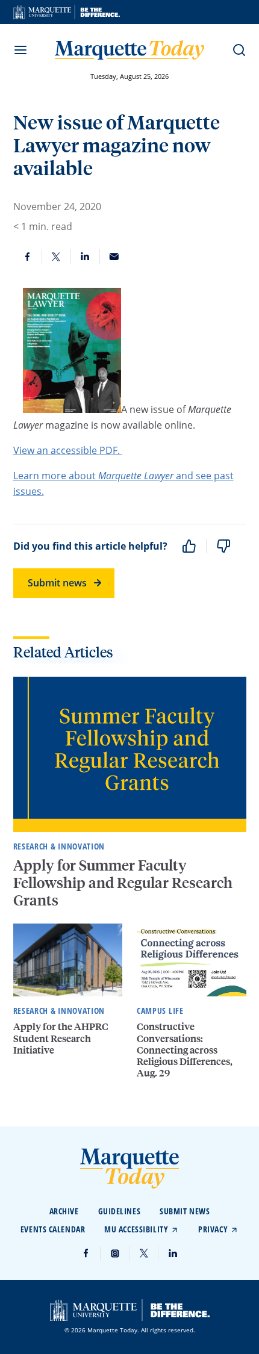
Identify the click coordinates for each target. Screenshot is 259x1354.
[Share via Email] (114, 256)
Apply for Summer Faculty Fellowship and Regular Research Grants (122, 882)
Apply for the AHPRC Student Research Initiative (60, 1037)
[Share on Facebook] (27, 256)
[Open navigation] (20, 50)
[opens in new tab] (66, 12)
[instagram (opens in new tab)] (115, 1253)
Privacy (213, 1229)
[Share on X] (56, 256)
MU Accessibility (136, 1229)
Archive (64, 1211)
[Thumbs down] (223, 546)
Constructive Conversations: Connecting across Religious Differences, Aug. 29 (184, 1049)
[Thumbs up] (189, 546)
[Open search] (239, 50)
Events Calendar (52, 1229)
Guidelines (119, 1211)
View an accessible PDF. (67, 450)
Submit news (57, 582)
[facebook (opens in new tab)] (86, 1253)
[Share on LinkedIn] (85, 256)
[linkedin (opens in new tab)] (172, 1253)
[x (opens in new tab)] (144, 1253)
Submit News (185, 1211)
